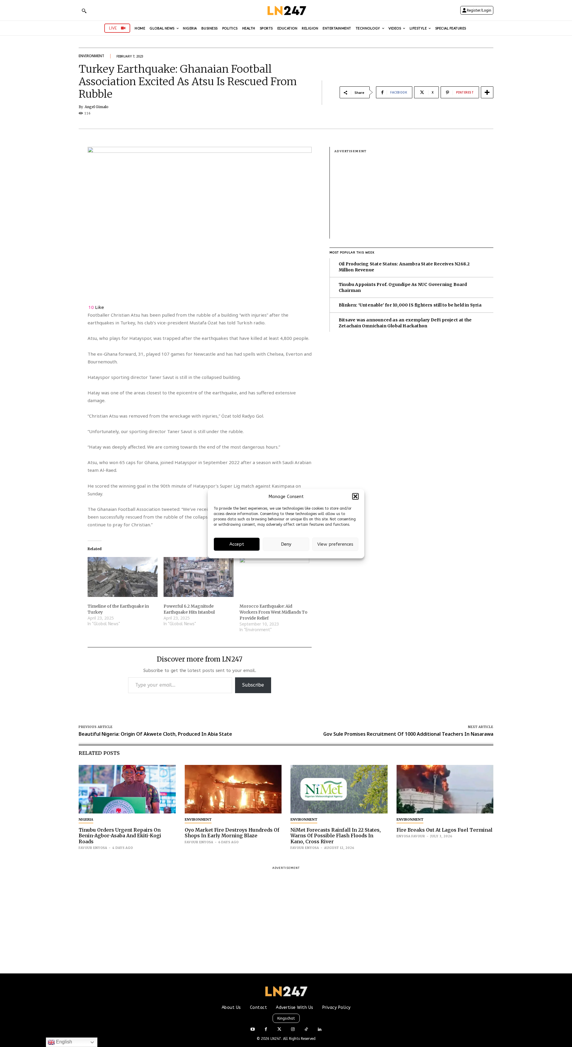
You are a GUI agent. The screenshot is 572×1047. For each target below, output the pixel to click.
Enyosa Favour (411, 836)
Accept (236, 544)
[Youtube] (252, 1029)
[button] (355, 497)
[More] (487, 92)
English (63, 1041)
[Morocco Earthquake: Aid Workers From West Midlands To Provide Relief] (275, 577)
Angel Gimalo (96, 107)
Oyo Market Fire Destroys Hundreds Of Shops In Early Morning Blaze (232, 832)
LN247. (277, 1039)
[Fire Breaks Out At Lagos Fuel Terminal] (445, 789)
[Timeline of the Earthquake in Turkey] (123, 577)
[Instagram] (292, 1029)
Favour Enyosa (93, 848)
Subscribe (253, 685)
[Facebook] (266, 1029)
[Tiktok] (306, 1029)
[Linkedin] (319, 1029)
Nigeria (86, 819)
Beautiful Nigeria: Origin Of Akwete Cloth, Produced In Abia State (155, 734)
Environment (91, 55)
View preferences (335, 544)
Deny (286, 544)
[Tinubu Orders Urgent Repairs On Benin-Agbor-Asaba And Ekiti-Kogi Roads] (127, 789)
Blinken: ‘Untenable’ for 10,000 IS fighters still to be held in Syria (410, 305)
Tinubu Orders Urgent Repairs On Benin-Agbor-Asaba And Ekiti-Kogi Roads (120, 835)
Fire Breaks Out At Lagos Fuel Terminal (444, 830)
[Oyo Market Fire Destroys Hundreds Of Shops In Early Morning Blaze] (233, 789)
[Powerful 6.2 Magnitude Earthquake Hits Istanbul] (199, 577)
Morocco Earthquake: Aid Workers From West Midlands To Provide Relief (273, 612)
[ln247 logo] (286, 10)
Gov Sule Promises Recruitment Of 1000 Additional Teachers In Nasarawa (408, 734)
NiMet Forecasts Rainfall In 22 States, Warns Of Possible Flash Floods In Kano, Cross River (335, 835)
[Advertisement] (413, 197)
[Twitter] (279, 1029)
